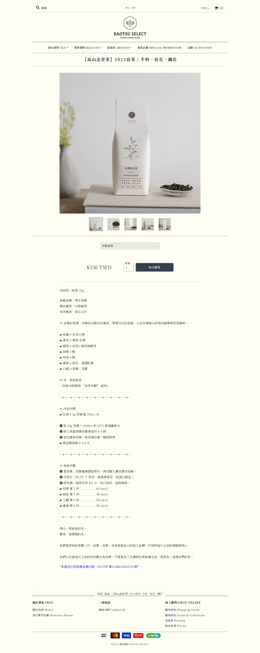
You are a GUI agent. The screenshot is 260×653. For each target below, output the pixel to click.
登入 (127, 7)
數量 (127, 263)
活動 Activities (200, 47)
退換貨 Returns (175, 620)
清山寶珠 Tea (57, 47)
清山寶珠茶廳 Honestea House (52, 615)
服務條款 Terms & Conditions (185, 615)
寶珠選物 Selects (87, 47)
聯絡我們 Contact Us (112, 610)
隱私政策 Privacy (176, 626)
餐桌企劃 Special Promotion (160, 47)
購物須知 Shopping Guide (182, 610)
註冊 (133, 7)
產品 (107, 593)
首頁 (99, 593)
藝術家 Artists (118, 47)
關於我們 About (42, 610)
